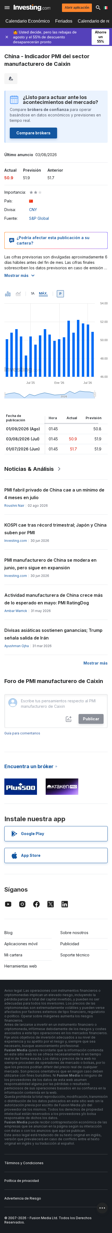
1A (33, 293)
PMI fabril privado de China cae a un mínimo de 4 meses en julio (54, 493)
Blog (8, 932)
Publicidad (69, 943)
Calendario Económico (27, 21)
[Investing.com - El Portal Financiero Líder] (32, 7)
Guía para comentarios (22, 733)
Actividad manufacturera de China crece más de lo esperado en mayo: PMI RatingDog (53, 598)
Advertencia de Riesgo (22, 1198)
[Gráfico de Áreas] (18, 293)
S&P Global (39, 218)
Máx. (43, 293)
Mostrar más (16, 275)
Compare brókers (33, 133)
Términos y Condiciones (23, 1163)
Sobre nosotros (74, 932)
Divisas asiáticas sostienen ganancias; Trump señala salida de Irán (53, 634)
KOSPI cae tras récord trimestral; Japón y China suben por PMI (55, 528)
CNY (33, 209)
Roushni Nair (14, 505)
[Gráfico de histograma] (7, 293)
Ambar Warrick (15, 611)
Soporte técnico (74, 955)
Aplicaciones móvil (21, 943)
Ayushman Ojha (16, 646)
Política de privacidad (21, 1181)
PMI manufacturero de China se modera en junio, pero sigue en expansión (50, 563)
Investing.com (15, 541)
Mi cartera (13, 955)
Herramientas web (20, 966)
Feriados (63, 21)
